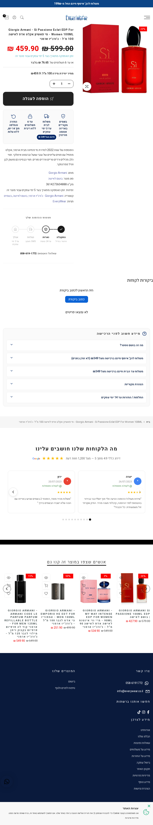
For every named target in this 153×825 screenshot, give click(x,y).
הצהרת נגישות (142, 789)
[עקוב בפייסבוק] (148, 712)
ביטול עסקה (143, 763)
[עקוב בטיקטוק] (139, 712)
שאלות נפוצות (142, 743)
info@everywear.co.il (130, 691)
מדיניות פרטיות (141, 775)
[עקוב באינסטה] (143, 712)
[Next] (7, 589)
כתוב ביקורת (77, 299)
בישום (71, 681)
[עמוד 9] (66, 519)
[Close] (149, 806)
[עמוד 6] (75, 519)
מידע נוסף (144, 782)
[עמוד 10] (63, 519)
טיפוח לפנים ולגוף (65, 688)
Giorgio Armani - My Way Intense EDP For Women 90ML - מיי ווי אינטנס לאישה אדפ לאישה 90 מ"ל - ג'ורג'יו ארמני (96, 619)
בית (148, 422)
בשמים (8, 196)
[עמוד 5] (78, 519)
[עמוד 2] (87, 519)
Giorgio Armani (58, 173)
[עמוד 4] (81, 519)
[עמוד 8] (69, 519)
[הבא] (13, 492)
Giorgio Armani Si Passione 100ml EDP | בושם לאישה (133, 614)
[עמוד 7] (72, 519)
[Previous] (146, 589)
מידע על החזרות (141, 756)
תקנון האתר (143, 769)
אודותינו (145, 730)
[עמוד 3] (84, 519)
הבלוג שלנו (144, 736)
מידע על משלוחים (140, 749)
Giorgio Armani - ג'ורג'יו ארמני (45, 196)
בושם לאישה (55, 179)
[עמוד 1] (90, 519)
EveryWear (59, 201)
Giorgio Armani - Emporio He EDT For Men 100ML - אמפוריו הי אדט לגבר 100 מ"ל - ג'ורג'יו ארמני (58, 617)
